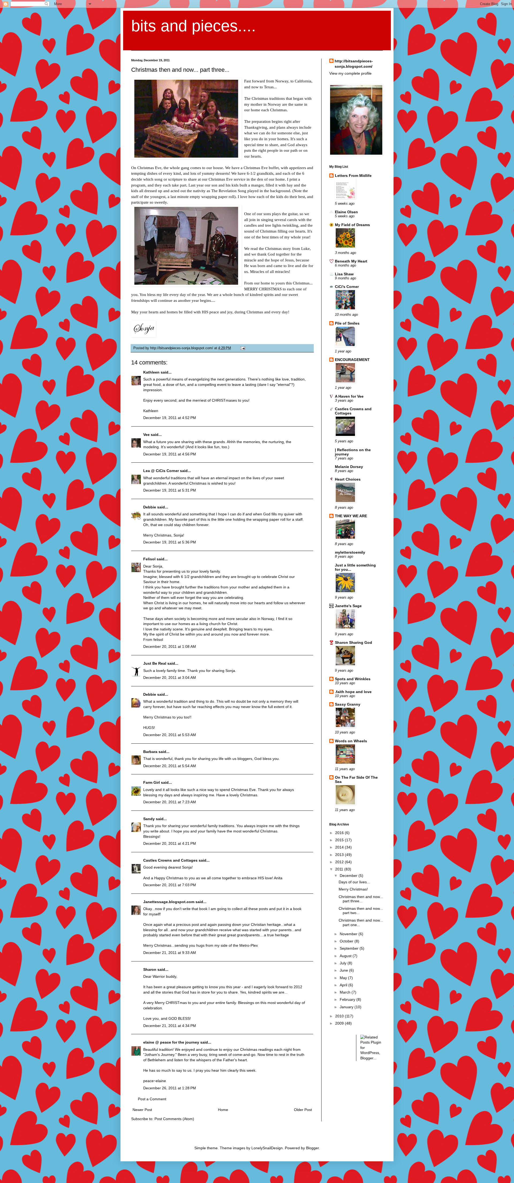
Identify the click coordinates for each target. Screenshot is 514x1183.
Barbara (150, 752)
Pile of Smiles (347, 323)
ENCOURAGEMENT (352, 359)
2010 (340, 1016)
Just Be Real (154, 663)
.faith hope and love (353, 692)
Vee (146, 434)
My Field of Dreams (352, 225)
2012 (340, 862)
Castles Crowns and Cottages (170, 860)
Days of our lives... (354, 882)
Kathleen (152, 372)
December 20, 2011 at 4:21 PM (169, 843)
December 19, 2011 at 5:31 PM (169, 490)
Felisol (150, 559)
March (346, 992)
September (350, 948)
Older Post (303, 1110)
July (343, 963)
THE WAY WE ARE (351, 516)
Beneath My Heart (351, 261)
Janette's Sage (348, 606)
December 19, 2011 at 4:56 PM (169, 454)
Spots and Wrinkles (353, 679)
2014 (340, 847)
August (346, 956)
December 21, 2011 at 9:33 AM (169, 952)
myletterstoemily (350, 552)
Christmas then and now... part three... (361, 899)
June (344, 970)
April (344, 985)
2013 (340, 855)
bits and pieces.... (193, 26)
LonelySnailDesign (267, 1148)
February (348, 999)
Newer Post (142, 1110)
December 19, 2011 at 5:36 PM (169, 542)
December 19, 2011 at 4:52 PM (169, 418)
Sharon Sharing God (353, 642)
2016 (340, 833)
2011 (339, 869)
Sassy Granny (347, 704)
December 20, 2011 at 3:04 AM (169, 677)
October (347, 941)
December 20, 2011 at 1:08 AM (169, 646)
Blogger (312, 1148)
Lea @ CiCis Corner (161, 471)
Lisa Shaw (344, 274)
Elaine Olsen (346, 212)
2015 (340, 840)
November (349, 934)
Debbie (149, 507)
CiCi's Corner (347, 286)
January (347, 1007)
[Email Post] (242, 348)
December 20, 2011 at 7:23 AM (169, 802)
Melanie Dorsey (349, 467)
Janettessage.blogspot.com (168, 902)
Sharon (149, 969)
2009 (340, 1023)
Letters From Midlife (353, 175)
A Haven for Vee (349, 396)
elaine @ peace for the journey (171, 1042)
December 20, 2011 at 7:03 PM (169, 885)
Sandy (149, 819)
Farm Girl (151, 782)
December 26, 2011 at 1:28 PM (169, 1088)
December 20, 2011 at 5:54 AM (169, 766)
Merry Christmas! (353, 889)
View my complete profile (350, 73)
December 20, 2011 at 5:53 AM (169, 735)
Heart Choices (348, 479)
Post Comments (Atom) (174, 1119)
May (344, 978)
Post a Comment (152, 1099)
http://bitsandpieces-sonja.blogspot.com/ (354, 64)
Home (223, 1110)
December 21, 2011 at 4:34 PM (169, 1026)
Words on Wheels (351, 741)
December (349, 875)
